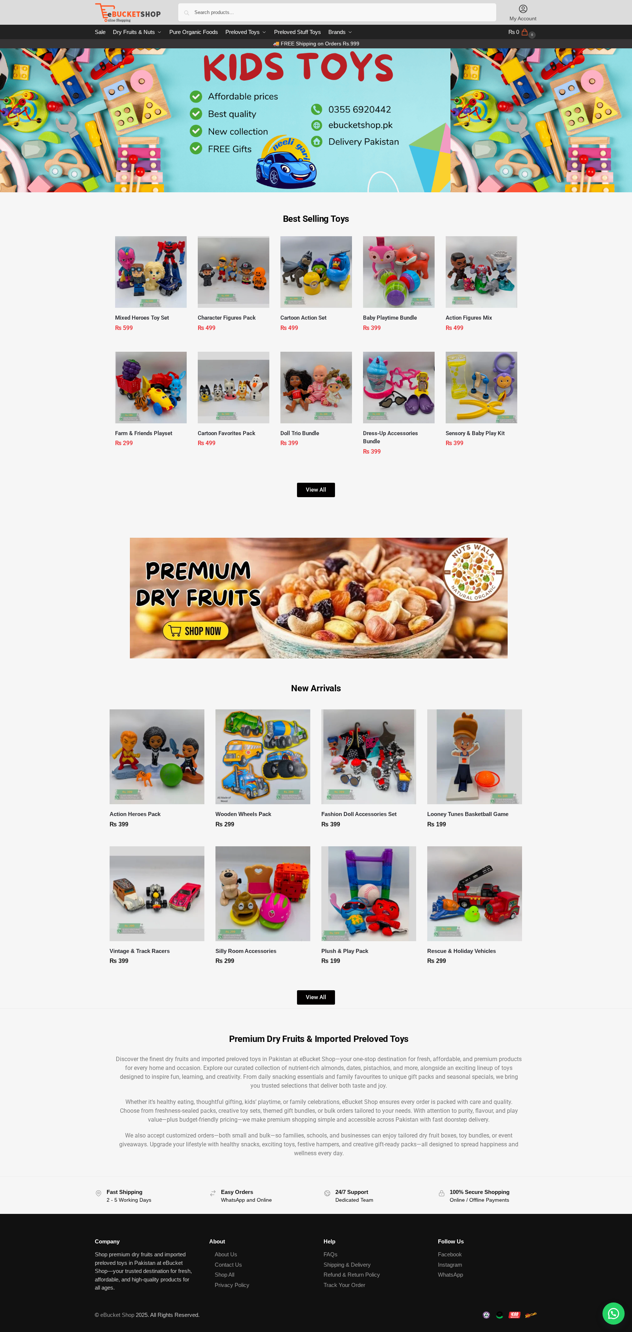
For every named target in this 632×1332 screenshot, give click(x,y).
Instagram (450, 1265)
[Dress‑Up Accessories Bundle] (399, 387)
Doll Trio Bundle (299, 433)
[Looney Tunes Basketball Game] (474, 756)
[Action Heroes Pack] (157, 756)
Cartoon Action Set (303, 317)
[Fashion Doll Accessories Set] (368, 756)
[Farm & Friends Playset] (151, 387)
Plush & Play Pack (344, 951)
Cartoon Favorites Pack (226, 433)
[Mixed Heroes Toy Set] (151, 272)
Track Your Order (344, 1285)
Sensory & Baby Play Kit (475, 433)
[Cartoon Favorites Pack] (233, 387)
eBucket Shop (117, 1315)
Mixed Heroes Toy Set (142, 317)
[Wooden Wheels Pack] (262, 756)
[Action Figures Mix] (481, 272)
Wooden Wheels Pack (243, 814)
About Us (226, 1254)
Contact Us (228, 1265)
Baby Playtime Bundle (390, 317)
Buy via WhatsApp (154, 344)
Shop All (224, 1274)
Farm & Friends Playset (143, 433)
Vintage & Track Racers (140, 951)
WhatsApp (450, 1274)
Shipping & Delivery (347, 1265)
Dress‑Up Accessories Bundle (390, 437)
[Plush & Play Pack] (368, 893)
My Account (523, 18)
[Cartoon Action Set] (316, 272)
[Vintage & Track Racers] (157, 893)
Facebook (450, 1254)
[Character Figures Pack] (233, 272)
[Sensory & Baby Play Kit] (481, 387)
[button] (523, 32)
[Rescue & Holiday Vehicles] (474, 893)
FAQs (331, 1254)
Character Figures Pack (227, 317)
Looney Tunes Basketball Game (467, 814)
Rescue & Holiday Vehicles (461, 951)
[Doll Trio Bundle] (316, 387)
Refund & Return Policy (352, 1274)
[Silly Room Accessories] (262, 893)
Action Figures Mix (469, 317)
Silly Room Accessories (245, 951)
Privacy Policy (232, 1285)
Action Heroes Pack (135, 814)
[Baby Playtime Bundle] (399, 272)
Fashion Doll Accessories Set (359, 814)
